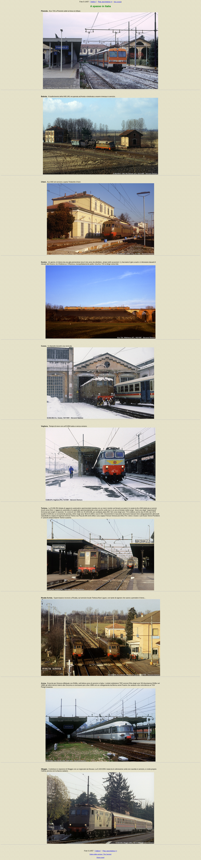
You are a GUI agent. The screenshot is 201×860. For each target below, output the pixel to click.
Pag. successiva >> (105, 2)
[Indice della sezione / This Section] (100, 854)
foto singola (117, 2)
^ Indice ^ (93, 2)
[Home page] (100, 857)
